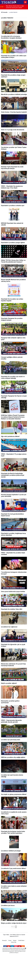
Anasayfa (5, 12)
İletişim (14, 940)
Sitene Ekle (13, 942)
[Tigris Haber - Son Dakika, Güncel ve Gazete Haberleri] (9, 2)
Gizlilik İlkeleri (21, 940)
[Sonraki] (16, 926)
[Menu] (25, 2)
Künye (9, 940)
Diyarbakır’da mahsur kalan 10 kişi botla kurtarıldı (16, 6)
